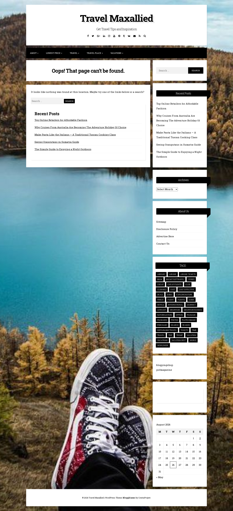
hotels (160, 304)
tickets (184, 330)
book (159, 279)
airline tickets (188, 274)
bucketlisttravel (175, 279)
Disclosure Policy (166, 229)
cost (172, 289)
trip (170, 335)
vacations (162, 340)
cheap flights (174, 284)
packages (162, 320)
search (174, 325)
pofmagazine (164, 369)
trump (179, 335)
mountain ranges (193, 310)
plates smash (188, 320)
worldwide (162, 345)
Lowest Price (53, 53)
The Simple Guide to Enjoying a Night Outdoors (63, 149)
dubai (169, 294)
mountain (175, 310)
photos (174, 320)
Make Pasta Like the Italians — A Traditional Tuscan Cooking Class (75, 134)
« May (159, 477)
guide (191, 299)
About (33, 53)
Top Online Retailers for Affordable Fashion (61, 120)
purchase (162, 325)
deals (160, 294)
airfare (161, 274)
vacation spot (179, 340)
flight (171, 299)
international (175, 304)
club (187, 284)
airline (172, 274)
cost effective (186, 289)
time (194, 330)
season (186, 325)
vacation (191, 335)
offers (179, 315)
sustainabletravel (167, 330)
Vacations (115, 53)
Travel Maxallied (116, 18)
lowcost (161, 310)
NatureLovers (164, 315)
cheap (160, 284)
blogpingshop (164, 365)
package (191, 315)
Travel (73, 53)
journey (191, 304)
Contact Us (162, 243)
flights (181, 299)
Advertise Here (165, 236)
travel (160, 335)
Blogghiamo (129, 497)
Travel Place (94, 53)
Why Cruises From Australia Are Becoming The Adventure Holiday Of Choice (80, 127)
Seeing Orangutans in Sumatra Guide (57, 141)
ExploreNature (184, 294)
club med (161, 289)
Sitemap (161, 221)
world (193, 340)
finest (160, 299)
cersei (191, 279)
